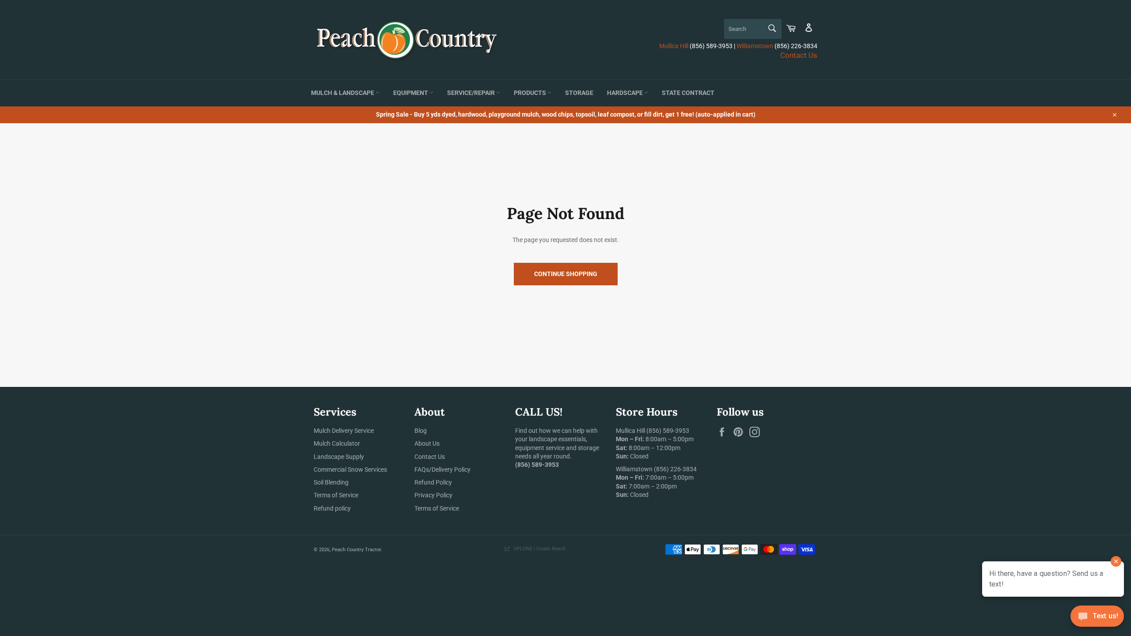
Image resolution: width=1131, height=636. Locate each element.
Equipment (411, 93)
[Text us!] (1097, 618)
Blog (420, 430)
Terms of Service (336, 495)
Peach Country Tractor (356, 550)
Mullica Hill (673, 45)
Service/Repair (471, 93)
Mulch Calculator (337, 443)
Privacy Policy (433, 495)
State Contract (688, 93)
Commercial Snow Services (350, 469)
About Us (427, 443)
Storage (579, 93)
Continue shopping (565, 273)
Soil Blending (331, 482)
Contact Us (798, 55)
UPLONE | (538, 549)
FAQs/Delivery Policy (442, 469)
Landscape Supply (339, 456)
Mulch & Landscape (343, 93)
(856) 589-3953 (667, 430)
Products (530, 93)
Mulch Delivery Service (344, 430)
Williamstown (754, 45)
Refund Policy (433, 482)
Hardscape (625, 93)
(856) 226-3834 (675, 469)
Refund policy (332, 508)
